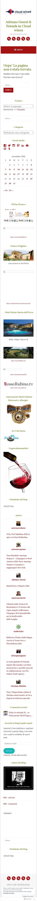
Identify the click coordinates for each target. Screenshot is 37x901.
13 (31, 169)
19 (27, 174)
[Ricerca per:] (16, 84)
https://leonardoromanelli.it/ (18, 374)
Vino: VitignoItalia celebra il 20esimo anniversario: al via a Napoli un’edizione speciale (19, 695)
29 (10, 183)
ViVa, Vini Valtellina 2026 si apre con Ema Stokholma (18, 535)
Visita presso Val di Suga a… (20, 715)
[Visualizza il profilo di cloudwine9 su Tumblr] (9, 148)
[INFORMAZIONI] (23, 878)
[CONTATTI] (28, 878)
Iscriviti (9, 751)
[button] (14, 783)
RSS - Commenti (10, 803)
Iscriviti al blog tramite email (18, 723)
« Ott (6, 190)
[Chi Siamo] (9, 39)
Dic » (11, 190)
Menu (20, 50)
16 (14, 174)
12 (27, 169)
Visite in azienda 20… (18, 712)
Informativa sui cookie (8, 893)
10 (18, 169)
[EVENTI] (13, 878)
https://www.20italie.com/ (18, 361)
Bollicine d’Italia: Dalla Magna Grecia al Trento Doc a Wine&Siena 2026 (19, 640)
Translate (21, 109)
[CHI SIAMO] (9, 878)
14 (6, 174)
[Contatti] (28, 39)
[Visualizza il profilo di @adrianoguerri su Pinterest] (18, 145)
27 (31, 178)
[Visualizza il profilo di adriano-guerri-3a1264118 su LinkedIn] (23, 145)
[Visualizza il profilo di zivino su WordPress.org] (5, 148)
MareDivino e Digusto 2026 (17, 586)
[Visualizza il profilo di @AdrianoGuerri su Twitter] (9, 145)
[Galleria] (18, 39)
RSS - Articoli (9, 797)
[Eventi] (14, 39)
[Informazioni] (23, 39)
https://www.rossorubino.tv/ (18, 388)
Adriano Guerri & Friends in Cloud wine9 (19, 26)
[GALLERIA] (18, 878)
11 (23, 169)
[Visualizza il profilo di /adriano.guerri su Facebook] (5, 145)
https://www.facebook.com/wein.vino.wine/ (18, 303)
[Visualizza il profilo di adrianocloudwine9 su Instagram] (14, 145)
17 (18, 174)
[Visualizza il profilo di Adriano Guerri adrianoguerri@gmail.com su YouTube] (27, 145)
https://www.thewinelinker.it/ (18, 237)
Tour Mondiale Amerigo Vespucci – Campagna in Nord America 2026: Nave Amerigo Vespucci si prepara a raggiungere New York (19, 561)
